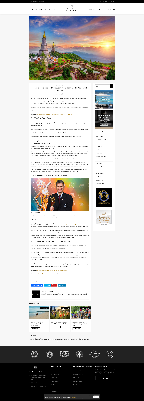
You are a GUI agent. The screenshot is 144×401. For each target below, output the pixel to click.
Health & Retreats (99, 149)
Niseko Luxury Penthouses (78, 384)
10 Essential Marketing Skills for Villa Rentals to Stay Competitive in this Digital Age (54, 114)
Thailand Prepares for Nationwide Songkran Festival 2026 (80, 323)
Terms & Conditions (55, 374)
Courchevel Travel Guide (101, 139)
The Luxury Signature (61, 93)
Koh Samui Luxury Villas (78, 374)
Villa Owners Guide (100, 180)
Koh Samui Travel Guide (101, 156)
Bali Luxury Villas (76, 377)
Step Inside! (73, 397)
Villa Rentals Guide (100, 183)
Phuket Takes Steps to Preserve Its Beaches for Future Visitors (37, 323)
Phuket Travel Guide (100, 173)
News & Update (60, 94)
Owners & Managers (55, 370)
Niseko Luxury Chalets (77, 381)
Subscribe (105, 378)
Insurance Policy (54, 388)
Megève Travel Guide (100, 159)
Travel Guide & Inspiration (101, 176)
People (97, 170)
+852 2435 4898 (34, 382)
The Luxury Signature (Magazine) (36, 338)
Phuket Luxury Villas (77, 370)
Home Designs (99, 153)
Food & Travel (99, 146)
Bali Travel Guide (99, 136)
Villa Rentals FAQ (54, 377)
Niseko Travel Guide (100, 166)
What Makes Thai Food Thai (43, 270)
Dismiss (96, 396)
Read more (35, 328)
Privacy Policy (54, 391)
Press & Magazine (54, 381)
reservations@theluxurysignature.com (38, 386)
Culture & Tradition (100, 143)
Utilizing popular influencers (73, 224)
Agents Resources (55, 384)
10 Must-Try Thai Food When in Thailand (58, 270)
